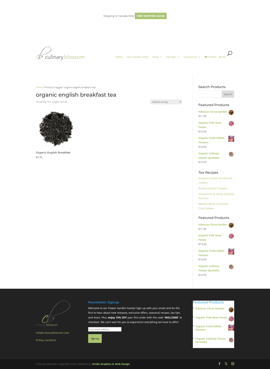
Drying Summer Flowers (213, 188)
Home (119, 57)
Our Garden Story (137, 57)
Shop (155, 57)
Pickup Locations (46, 340)
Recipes (171, 57)
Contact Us (190, 57)
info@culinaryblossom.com (52, 332)
